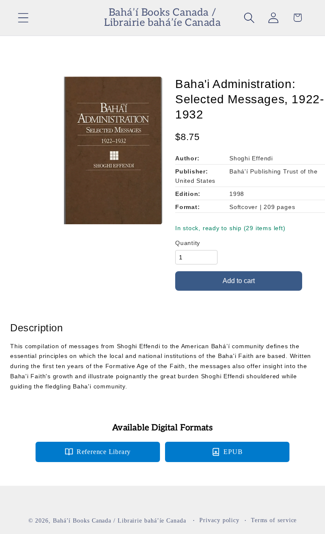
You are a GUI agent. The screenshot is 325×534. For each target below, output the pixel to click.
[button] (23, 18)
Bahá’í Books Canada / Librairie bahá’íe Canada (119, 520)
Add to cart (239, 280)
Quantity (187, 242)
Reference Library (104, 451)
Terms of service (274, 520)
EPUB (232, 451)
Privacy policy (219, 520)
